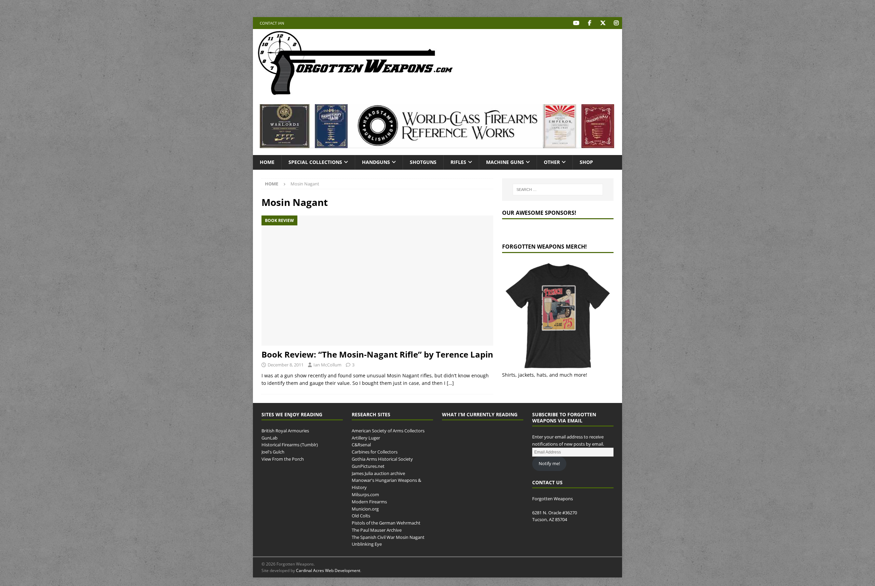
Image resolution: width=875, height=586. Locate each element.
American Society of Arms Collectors (388, 431)
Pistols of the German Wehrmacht (386, 523)
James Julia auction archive (378, 473)
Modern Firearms (369, 502)
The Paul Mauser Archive (377, 530)
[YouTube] (576, 23)
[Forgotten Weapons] (355, 93)
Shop (586, 162)
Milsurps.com (365, 494)
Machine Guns (505, 162)
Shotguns (423, 162)
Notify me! (549, 463)
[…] (450, 383)
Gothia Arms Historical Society (382, 459)
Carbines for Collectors (375, 452)
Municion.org (365, 509)
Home (267, 162)
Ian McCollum (327, 365)
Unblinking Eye (367, 544)
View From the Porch (282, 459)
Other (552, 162)
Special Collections (315, 162)
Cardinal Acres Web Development (328, 570)
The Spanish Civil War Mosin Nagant (388, 537)
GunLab (269, 438)
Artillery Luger (366, 438)
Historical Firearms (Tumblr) (289, 445)
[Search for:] (558, 189)
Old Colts (361, 516)
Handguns (376, 162)
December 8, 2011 (286, 365)
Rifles (458, 162)
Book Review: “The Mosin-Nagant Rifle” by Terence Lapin (377, 354)
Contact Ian (272, 23)
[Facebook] (589, 23)
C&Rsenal (361, 445)
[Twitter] (603, 23)
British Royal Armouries (285, 431)
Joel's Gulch (272, 452)
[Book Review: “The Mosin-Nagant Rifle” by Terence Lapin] (377, 280)
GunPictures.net (368, 466)
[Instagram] (616, 23)
